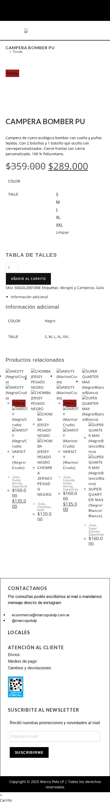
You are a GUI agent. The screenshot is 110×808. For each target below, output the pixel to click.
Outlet (16, 480)
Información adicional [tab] (29, 296)
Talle (13, 194)
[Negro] (60, 182)
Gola (100, 287)
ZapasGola (19, 486)
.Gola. (16, 477)
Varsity (17, 483)
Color (14, 181)
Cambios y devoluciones (29, 668)
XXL (66, 336)
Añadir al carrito (28, 279)
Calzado (68, 480)
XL (59, 336)
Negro (50, 320)
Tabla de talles (31, 255)
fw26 (40, 510)
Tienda (18, 51)
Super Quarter (94, 529)
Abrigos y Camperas (77, 287)
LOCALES (19, 632)
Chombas (44, 507)
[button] (14, 30)
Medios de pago (22, 661)
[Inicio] (7, 51)
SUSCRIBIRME (29, 752)
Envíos (14, 654)
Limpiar (62, 232)
